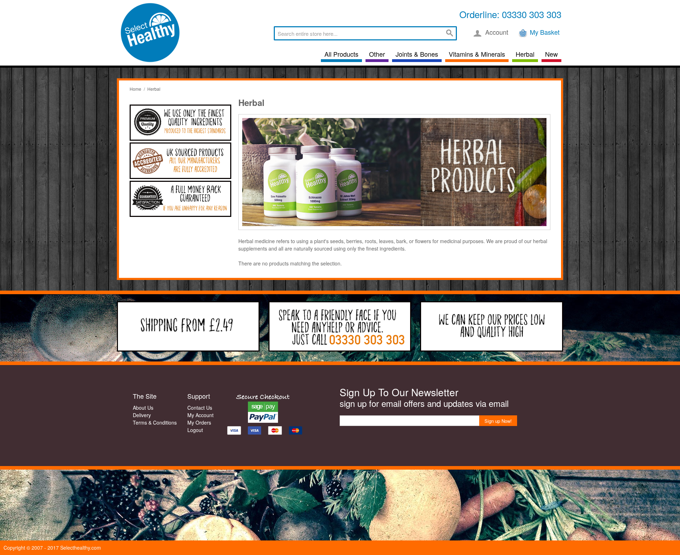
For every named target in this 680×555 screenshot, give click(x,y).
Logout (195, 429)
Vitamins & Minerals (477, 53)
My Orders (199, 422)
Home (135, 89)
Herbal (525, 53)
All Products (341, 53)
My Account (200, 415)
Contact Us (199, 407)
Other (377, 53)
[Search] (450, 33)
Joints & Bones (417, 53)
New (551, 53)
